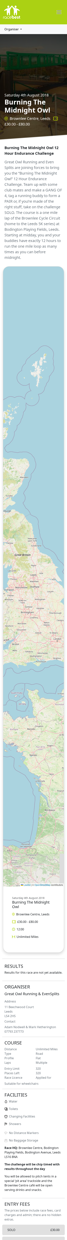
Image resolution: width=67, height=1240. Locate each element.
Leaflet (27, 884)
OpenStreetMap (42, 884)
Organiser (11, 29)
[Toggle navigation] (59, 12)
